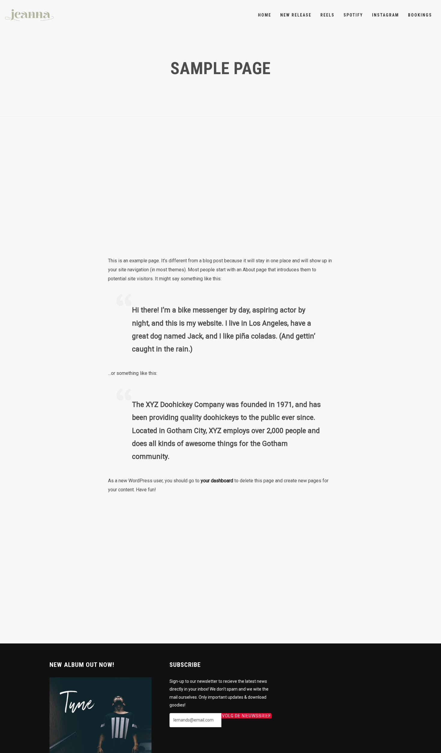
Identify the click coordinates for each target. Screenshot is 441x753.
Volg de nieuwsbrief (246, 715)
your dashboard (217, 480)
